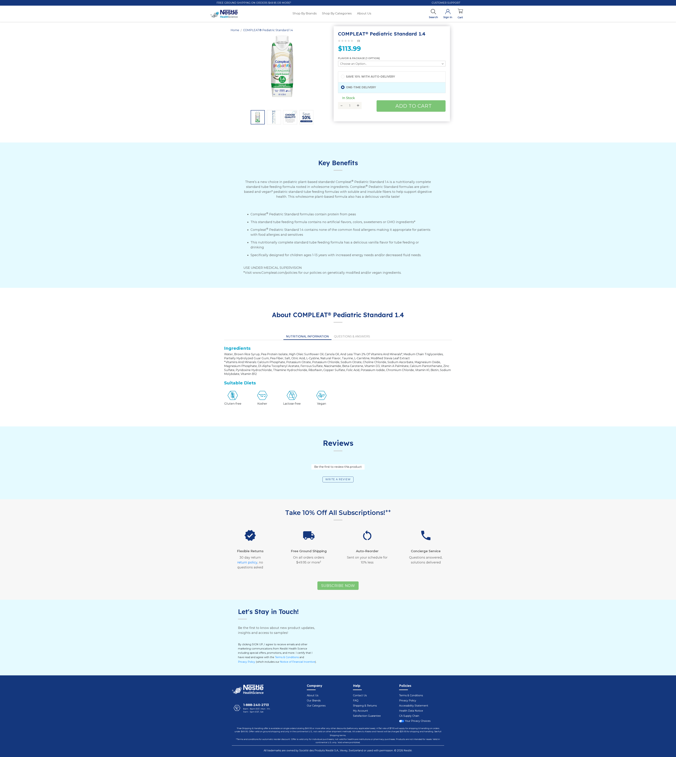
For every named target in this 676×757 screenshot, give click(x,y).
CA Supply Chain (409, 715)
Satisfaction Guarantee (367, 715)
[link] (350, 40)
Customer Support (445, 2)
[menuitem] (304, 13)
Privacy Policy (246, 661)
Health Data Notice (411, 710)
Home (235, 30)
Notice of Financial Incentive (297, 661)
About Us (312, 695)
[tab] (307, 336)
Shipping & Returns (365, 705)
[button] (258, 117)
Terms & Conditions (287, 657)
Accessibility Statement (413, 705)
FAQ (355, 700)
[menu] (332, 14)
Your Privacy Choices (417, 721)
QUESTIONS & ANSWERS (352, 336)
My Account (360, 710)
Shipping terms (338, 735)
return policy (247, 562)
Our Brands (314, 700)
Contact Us (360, 695)
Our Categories (316, 705)
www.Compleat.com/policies (275, 273)
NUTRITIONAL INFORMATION (307, 336)
